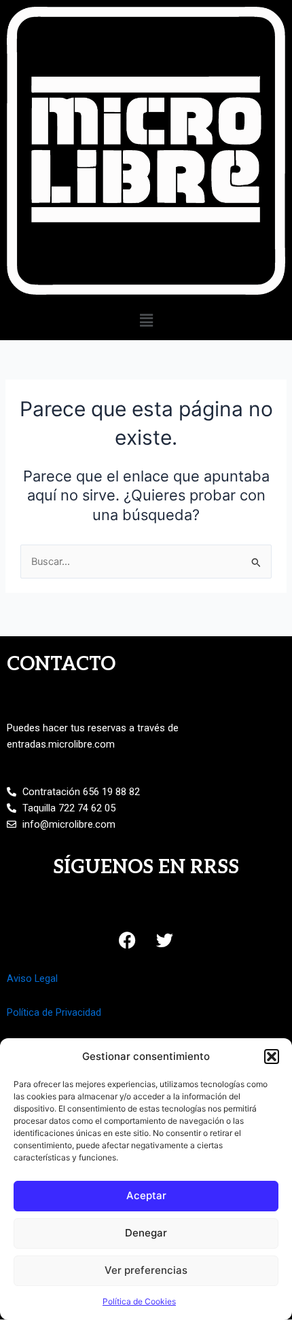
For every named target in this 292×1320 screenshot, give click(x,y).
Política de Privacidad (54, 1012)
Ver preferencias (146, 1270)
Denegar (146, 1232)
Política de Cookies (139, 1301)
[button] (271, 1056)
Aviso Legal (32, 978)
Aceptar (146, 1195)
